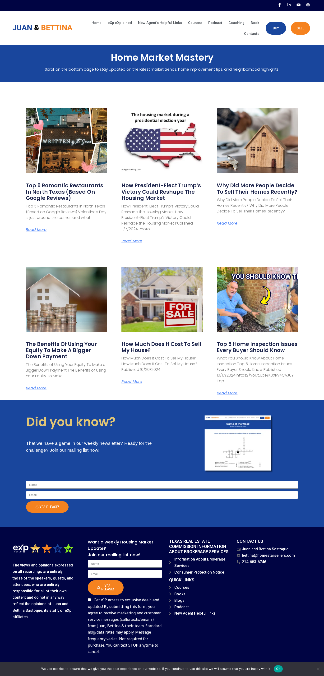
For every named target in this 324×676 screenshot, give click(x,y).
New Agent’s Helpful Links (160, 23)
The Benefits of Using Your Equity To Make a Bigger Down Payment (61, 350)
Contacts (251, 34)
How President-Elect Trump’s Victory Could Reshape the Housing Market (161, 192)
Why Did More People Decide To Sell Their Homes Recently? (257, 188)
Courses (195, 23)
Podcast (215, 23)
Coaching (236, 23)
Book (255, 23)
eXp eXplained (120, 23)
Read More (36, 230)
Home (97, 23)
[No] (318, 669)
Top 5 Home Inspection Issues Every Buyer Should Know (257, 347)
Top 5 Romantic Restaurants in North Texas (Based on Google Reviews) (64, 192)
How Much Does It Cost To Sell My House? (161, 347)
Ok (278, 669)
